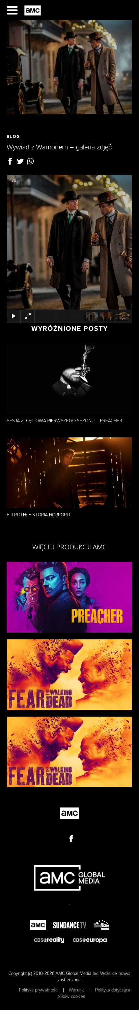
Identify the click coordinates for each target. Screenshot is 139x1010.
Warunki (77, 990)
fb (10, 161)
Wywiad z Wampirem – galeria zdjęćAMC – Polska (33, 10)
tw (20, 161)
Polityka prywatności (39, 990)
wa (30, 161)
